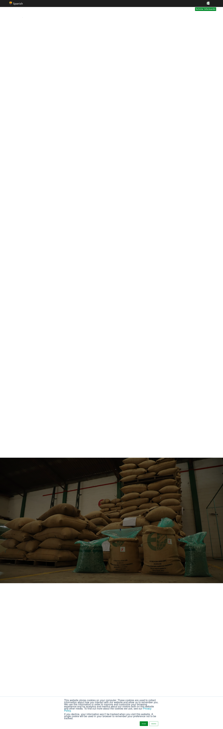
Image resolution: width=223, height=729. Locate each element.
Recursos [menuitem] (125, 13)
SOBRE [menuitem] (139, 13)
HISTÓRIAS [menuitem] (91, 13)
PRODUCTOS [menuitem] (108, 13)
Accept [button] (144, 724)
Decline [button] (153, 724)
